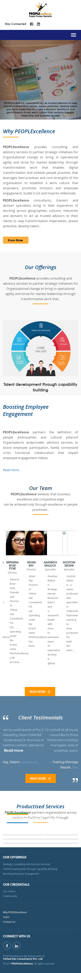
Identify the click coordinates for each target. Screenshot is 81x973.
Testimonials (10, 896)
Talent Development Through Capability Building (30, 869)
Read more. (38, 691)
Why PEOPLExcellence (15, 912)
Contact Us (9, 922)
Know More (15, 240)
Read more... (12, 470)
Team (6, 917)
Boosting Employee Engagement (21, 873)
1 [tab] (38, 674)
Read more (70, 750)
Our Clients (9, 891)
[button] (6, 80)
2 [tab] (43, 674)
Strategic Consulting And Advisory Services (26, 864)
